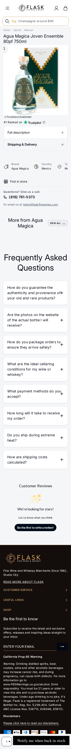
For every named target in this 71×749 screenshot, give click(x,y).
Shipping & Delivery (22, 144)
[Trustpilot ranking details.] (44, 122)
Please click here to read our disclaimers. (31, 723)
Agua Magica (20, 168)
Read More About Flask (23, 581)
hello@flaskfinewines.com (40, 204)
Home (6, 30)
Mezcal (28, 30)
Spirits (17, 30)
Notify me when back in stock (41, 740)
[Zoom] (3, 48)
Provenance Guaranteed (19, 116)
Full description (18, 132)
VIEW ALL (55, 223)
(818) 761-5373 (22, 197)
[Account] (56, 8)
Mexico (46, 168)
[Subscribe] (62, 647)
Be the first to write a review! (35, 527)
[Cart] (65, 8)
